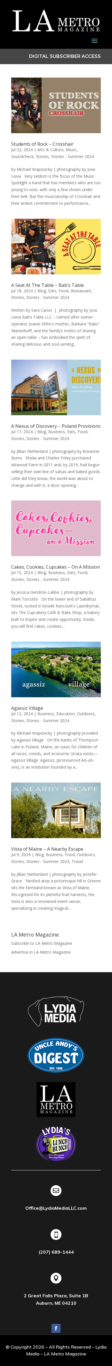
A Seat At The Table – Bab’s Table (47, 285)
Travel (77, 861)
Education (65, 713)
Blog (41, 290)
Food (63, 290)
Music (71, 149)
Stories (42, 156)
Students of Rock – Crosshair (42, 144)
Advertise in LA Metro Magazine (41, 952)
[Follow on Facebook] (56, 1328)
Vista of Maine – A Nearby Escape (47, 849)
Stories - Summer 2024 (72, 156)
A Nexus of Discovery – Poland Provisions (56, 426)
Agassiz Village (27, 708)
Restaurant (81, 290)
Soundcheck (22, 156)
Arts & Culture (50, 149)
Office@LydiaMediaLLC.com (56, 1208)
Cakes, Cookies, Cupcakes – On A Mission (55, 567)
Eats (52, 290)
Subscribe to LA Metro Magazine (41, 943)
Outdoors (86, 713)
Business (56, 431)
